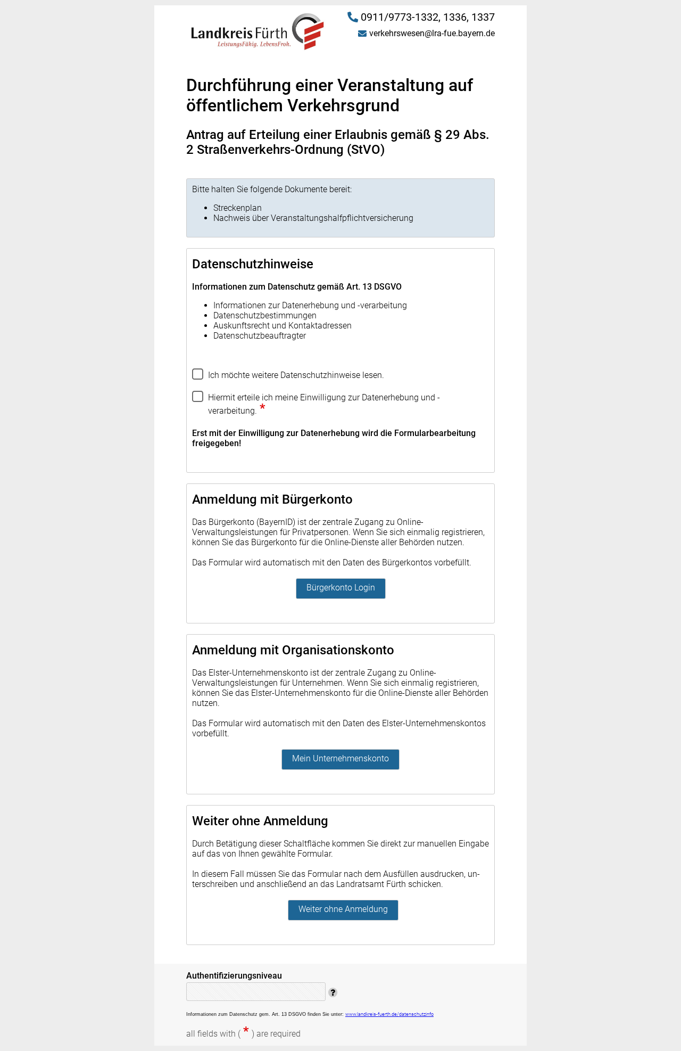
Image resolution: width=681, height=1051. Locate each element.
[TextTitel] (200, 403)
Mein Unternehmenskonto (340, 758)
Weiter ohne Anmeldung (343, 909)
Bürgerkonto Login (340, 587)
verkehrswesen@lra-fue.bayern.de (432, 33)
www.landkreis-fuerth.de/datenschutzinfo (389, 1014)
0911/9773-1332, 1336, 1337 (428, 17)
